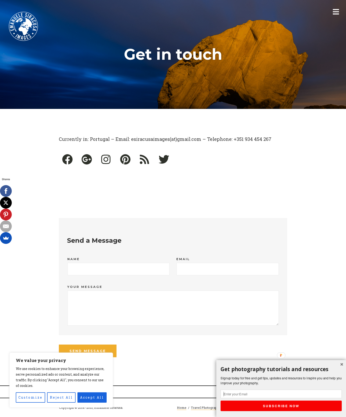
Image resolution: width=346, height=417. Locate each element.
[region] (61, 380)
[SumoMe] (6, 238)
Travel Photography (206, 407)
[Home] (23, 26)
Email (183, 259)
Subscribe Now (281, 405)
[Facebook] (6, 191)
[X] (6, 203)
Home (181, 407)
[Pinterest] (6, 214)
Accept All (92, 397)
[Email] (6, 226)
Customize (30, 397)
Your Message (84, 287)
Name (73, 259)
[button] (281, 369)
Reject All (61, 397)
